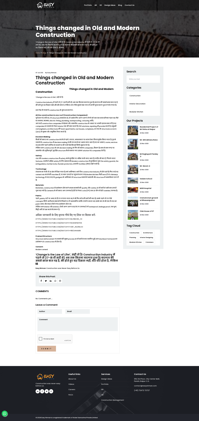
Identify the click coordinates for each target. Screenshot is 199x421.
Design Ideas (109, 5)
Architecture (148, 233)
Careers (71, 389)
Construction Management (112, 400)
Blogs (44, 53)
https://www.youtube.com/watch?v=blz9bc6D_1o (59, 219)
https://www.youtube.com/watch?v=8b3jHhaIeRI (58, 230)
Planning (132, 237)
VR (101, 5)
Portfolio (88, 5)
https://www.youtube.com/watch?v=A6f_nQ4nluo (59, 227)
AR (96, 5)
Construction (134, 96)
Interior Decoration (137, 104)
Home (38, 53)
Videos (71, 384)
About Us (72, 379)
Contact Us (129, 5)
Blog (120, 5)
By (50, 73)
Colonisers (149, 242)
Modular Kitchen (136, 112)
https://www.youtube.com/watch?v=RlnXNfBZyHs (59, 223)
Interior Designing (146, 237)
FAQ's (70, 395)
